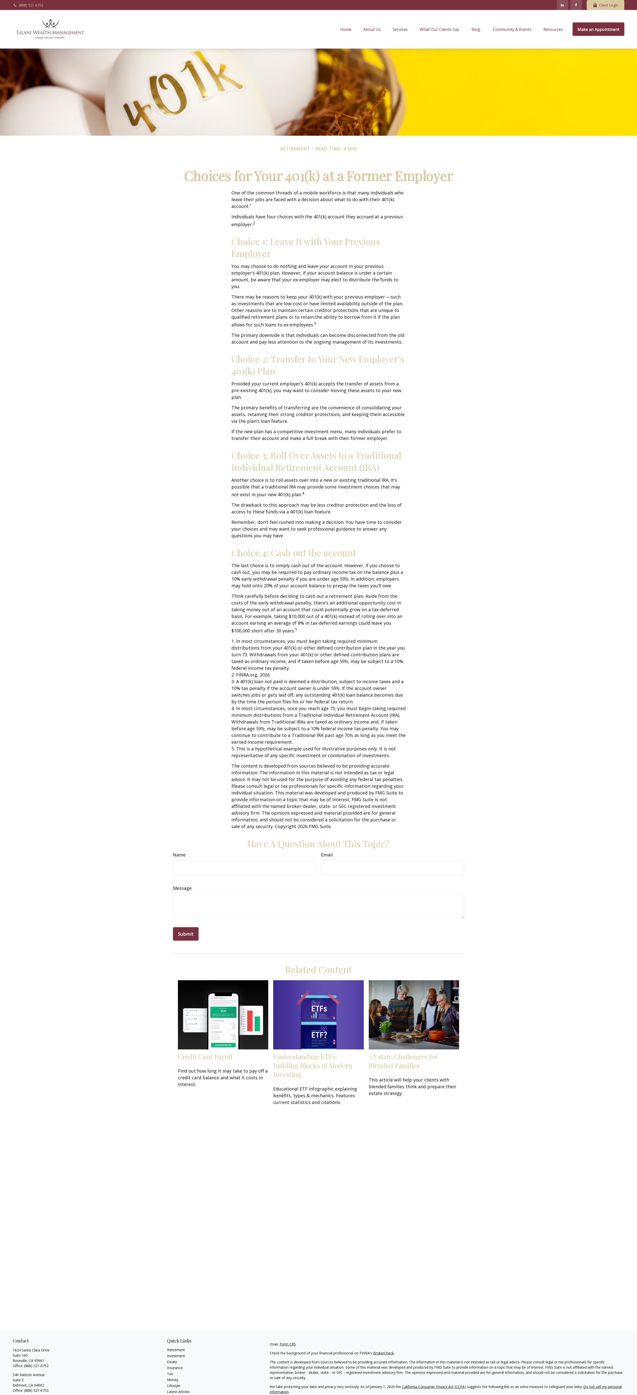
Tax (170, 1373)
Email (327, 855)
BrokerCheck (383, 1353)
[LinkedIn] (562, 5)
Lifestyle (173, 1385)
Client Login (608, 5)
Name (179, 855)
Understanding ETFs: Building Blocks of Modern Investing (312, 1065)
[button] (346, 29)
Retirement (176, 1349)
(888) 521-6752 (31, 5)
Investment (176, 1355)
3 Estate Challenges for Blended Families (403, 1061)
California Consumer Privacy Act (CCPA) (434, 1386)
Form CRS (288, 1344)
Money (172, 1379)
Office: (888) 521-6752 (31, 1390)
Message (182, 888)
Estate (172, 1361)
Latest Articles (178, 1391)
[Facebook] (576, 5)
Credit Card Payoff (205, 1056)
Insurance (175, 1367)
